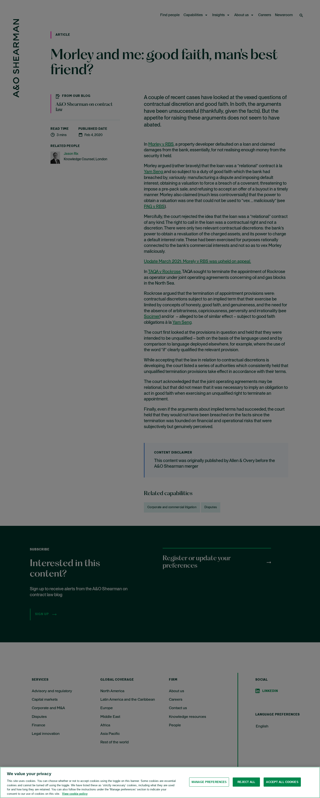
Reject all (246, 782)
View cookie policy (75, 793)
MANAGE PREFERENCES (209, 782)
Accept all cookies (282, 782)
